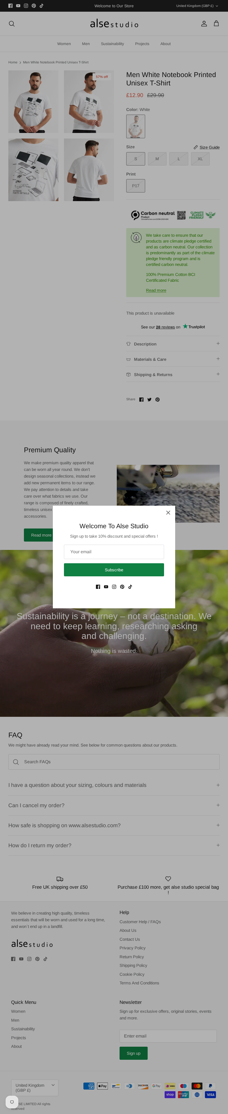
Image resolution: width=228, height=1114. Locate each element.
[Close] (168, 513)
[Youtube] (106, 587)
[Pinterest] (122, 587)
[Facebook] (98, 587)
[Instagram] (114, 587)
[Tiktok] (130, 587)
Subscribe (114, 569)
